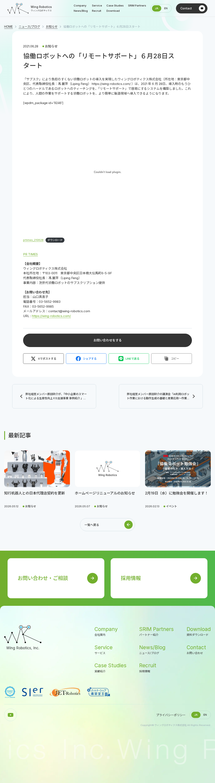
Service (103, 649)
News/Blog (152, 649)
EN (166, 8)
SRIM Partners (156, 631)
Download (199, 631)
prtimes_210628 (33, 240)
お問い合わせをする (107, 340)
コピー (175, 358)
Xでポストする (47, 358)
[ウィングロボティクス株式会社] (22, 634)
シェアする (90, 358)
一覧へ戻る (91, 525)
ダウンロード (55, 240)
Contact (196, 649)
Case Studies (110, 667)
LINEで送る (132, 358)
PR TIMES (30, 254)
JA (156, 8)
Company (106, 631)
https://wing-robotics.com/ (51, 316)
